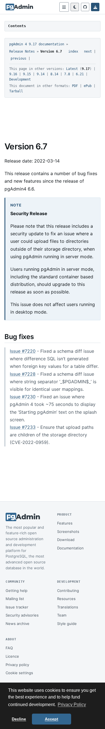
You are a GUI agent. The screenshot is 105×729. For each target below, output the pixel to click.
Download (65, 539)
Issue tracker (17, 607)
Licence (12, 656)
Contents (17, 26)
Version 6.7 (51, 51)
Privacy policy (17, 664)
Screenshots (68, 531)
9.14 (41, 74)
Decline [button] (19, 719)
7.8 (67, 74)
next (88, 51)
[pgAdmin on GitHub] (85, 7)
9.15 (27, 74)
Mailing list (15, 598)
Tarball (16, 91)
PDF (75, 86)
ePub (88, 86)
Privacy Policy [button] (72, 704)
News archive (17, 623)
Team (61, 615)
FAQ (9, 648)
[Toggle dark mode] (75, 7)
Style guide (67, 623)
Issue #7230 (23, 396)
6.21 (80, 74)
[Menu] (64, 7)
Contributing (68, 590)
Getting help (16, 590)
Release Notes (22, 51)
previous (18, 58)
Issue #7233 (23, 427)
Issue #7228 (23, 374)
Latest (72, 69)
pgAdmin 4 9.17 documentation (36, 44)
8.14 (54, 74)
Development (20, 79)
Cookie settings (19, 673)
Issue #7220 (23, 351)
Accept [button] (51, 719)
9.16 (13, 74)
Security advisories (22, 615)
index (73, 51)
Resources (66, 598)
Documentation (70, 548)
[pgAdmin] (19, 7)
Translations (67, 607)
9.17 (86, 69)
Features (65, 523)
